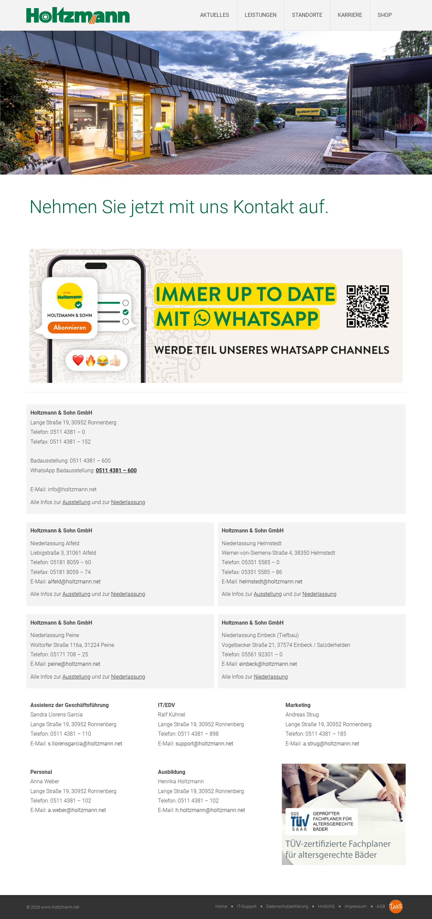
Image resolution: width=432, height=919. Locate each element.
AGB (381, 906)
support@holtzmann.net (204, 743)
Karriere (350, 15)
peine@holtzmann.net (74, 664)
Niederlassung (128, 502)
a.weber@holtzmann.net (77, 810)
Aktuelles (214, 15)
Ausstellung (76, 502)
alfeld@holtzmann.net (74, 581)
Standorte (307, 15)
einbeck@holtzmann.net (268, 664)
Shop (385, 15)
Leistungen (260, 15)
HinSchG (326, 906)
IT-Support (246, 906)
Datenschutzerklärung (287, 906)
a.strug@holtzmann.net (331, 743)
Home (221, 906)
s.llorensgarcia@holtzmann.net (85, 743)
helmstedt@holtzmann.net (270, 581)
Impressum (356, 906)
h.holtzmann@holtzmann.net (210, 810)
